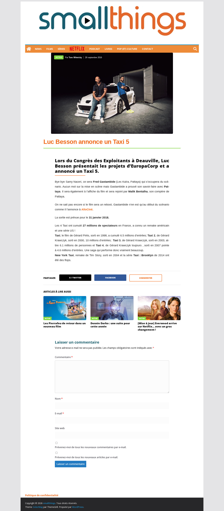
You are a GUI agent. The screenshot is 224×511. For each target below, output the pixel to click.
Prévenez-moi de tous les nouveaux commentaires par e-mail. (90, 447)
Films (49, 48)
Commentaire (64, 357)
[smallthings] (28, 49)
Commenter (145, 278)
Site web (60, 428)
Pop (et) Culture (127, 48)
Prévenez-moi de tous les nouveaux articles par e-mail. (86, 457)
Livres (108, 48)
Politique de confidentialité (41, 495)
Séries (61, 48)
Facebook (110, 277)
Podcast (94, 48)
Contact (147, 48)
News (38, 48)
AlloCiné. (87, 209)
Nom (59, 398)
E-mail (59, 413)
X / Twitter (75, 277)
